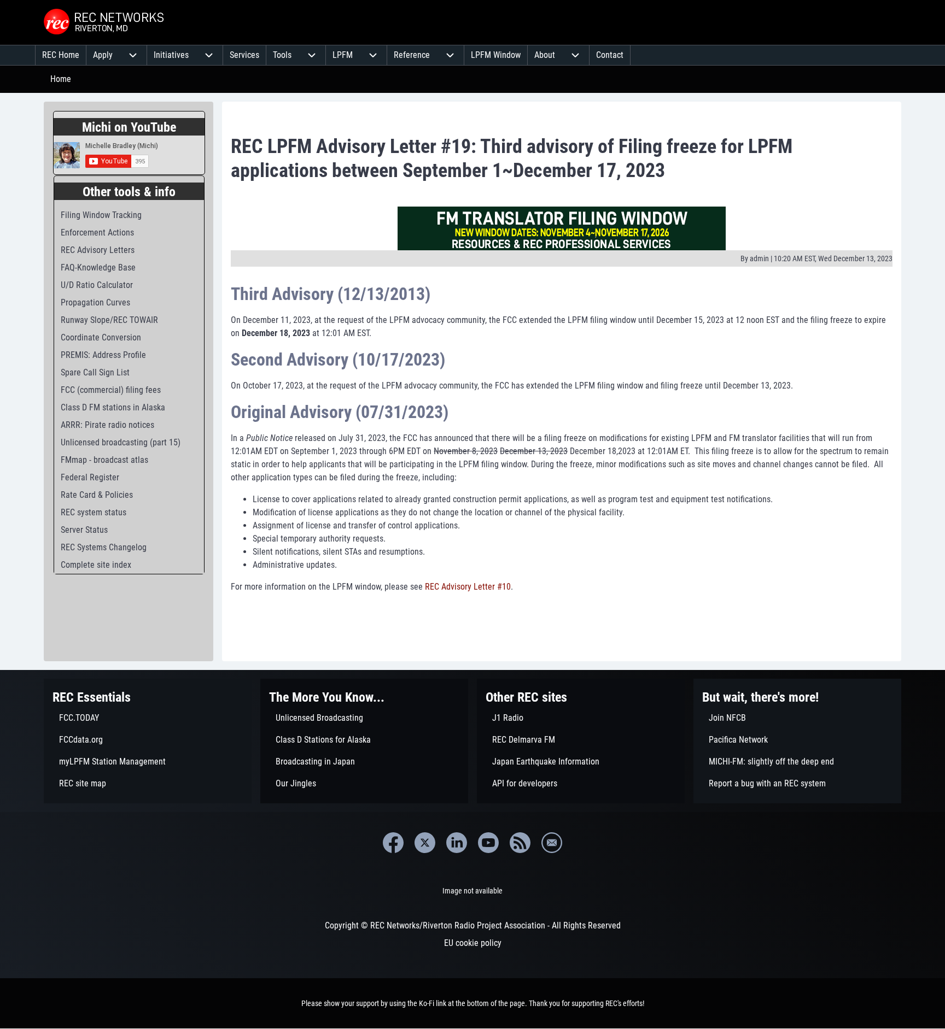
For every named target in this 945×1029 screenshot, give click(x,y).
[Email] (551, 843)
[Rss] (520, 843)
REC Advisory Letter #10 (468, 586)
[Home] (105, 22)
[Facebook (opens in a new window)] (393, 843)
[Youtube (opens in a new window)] (488, 843)
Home (60, 79)
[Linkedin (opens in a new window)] (456, 843)
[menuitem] (61, 55)
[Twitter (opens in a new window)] (425, 843)
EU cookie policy (472, 943)
